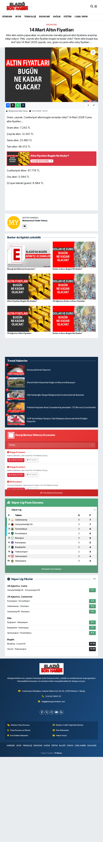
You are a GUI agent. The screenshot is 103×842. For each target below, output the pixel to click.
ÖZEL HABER (80, 746)
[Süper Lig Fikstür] (94, 579)
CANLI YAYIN (81, 16)
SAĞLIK (56, 16)
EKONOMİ (44, 16)
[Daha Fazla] (23, 105)
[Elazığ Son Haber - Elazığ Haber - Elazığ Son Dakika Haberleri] (17, 7)
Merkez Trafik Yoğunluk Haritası (69, 725)
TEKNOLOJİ (30, 16)
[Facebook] (42, 712)
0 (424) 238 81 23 (53, 696)
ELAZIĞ (62, 746)
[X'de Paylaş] (12, 105)
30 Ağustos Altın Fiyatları (19, 333)
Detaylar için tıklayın (52, 569)
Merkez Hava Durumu (20, 725)
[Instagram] (51, 712)
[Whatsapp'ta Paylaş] (18, 105)
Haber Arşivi (61, 736)
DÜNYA (70, 746)
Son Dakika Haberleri (19, 736)
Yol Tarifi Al (33, 460)
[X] (47, 712)
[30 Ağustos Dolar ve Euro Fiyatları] (74, 286)
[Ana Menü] (95, 7)
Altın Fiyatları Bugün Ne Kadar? (22, 301)
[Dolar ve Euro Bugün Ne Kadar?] (74, 254)
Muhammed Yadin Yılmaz (18, 111)
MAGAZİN (91, 746)
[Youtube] (56, 712)
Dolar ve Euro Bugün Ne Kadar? (67, 269)
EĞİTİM (67, 16)
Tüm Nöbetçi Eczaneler (52, 493)
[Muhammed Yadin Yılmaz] (13, 222)
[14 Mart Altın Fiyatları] (51, 74)
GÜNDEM (7, 16)
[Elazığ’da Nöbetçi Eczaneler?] (28, 254)
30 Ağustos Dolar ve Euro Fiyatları (69, 301)
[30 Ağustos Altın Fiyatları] (28, 319)
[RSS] (61, 712)
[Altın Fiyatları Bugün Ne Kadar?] (28, 286)
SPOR (18, 16)
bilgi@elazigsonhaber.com (53, 702)
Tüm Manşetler (62, 730)
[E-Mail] (24, 226)
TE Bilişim (58, 753)
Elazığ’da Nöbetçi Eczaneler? (21, 269)
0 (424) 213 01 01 (17, 460)
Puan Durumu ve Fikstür (20, 730)
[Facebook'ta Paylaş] (8, 105)
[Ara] (91, 7)
